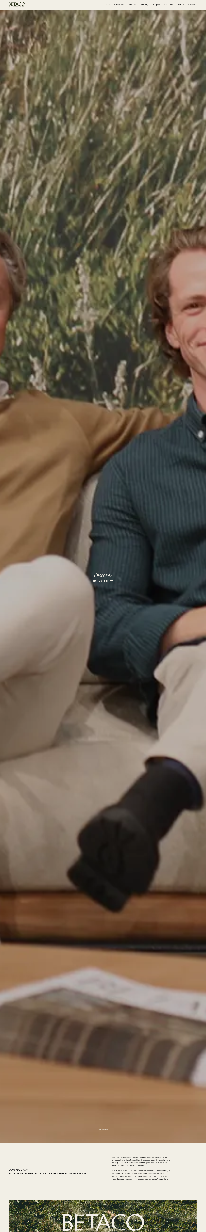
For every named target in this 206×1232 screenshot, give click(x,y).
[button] (119, 5)
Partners (181, 5)
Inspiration (168, 5)
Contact (191, 5)
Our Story (144, 5)
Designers (156, 5)
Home (107, 5)
